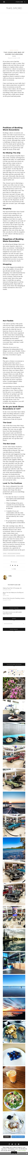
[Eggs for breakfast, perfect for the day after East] (14, 1054)
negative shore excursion (14, 553)
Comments (14, 562)
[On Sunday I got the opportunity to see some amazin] (14, 917)
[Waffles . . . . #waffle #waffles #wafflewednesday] (14, 1123)
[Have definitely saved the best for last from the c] (14, 757)
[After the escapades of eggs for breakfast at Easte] (14, 1032)
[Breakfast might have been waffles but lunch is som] (14, 1100)
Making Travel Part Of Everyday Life (12, 588)
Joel (14, 569)
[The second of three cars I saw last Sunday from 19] (14, 780)
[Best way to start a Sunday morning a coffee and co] (14, 734)
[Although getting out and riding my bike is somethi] (14, 848)
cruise (4, 553)
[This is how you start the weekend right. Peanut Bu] (14, 711)
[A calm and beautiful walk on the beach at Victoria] (14, 986)
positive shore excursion (9, 555)
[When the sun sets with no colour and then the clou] (14, 1009)
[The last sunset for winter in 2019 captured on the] (14, 803)
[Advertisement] (14, 31)
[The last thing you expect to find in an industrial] (14, 688)
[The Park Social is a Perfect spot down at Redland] (14, 963)
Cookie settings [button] (21, 1150)
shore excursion (20, 555)
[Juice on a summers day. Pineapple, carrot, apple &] (14, 1077)
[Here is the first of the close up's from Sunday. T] (14, 894)
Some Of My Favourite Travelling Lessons (13, 598)
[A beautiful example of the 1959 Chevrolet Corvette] (14, 871)
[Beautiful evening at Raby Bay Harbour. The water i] (14, 940)
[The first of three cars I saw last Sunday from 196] (14, 826)
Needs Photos (14, 50)
